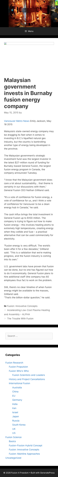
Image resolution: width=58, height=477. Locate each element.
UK (14, 429)
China (15, 391)
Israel (15, 412)
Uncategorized (13, 457)
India (15, 404)
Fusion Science (13, 437)
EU (13, 395)
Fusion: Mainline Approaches (24, 453)
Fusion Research (14, 362)
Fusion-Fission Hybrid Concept (25, 445)
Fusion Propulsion (18, 366)
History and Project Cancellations (27, 379)
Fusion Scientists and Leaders (28, 375)
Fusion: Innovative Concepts (22, 306)
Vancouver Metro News (16, 121)
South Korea (18, 424)
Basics (12, 441)
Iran (14, 408)
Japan (15, 416)
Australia (17, 387)
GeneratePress (47, 472)
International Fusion (19, 383)
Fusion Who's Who (19, 371)
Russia (15, 420)
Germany (17, 400)
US (14, 433)
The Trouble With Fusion (20, 318)
